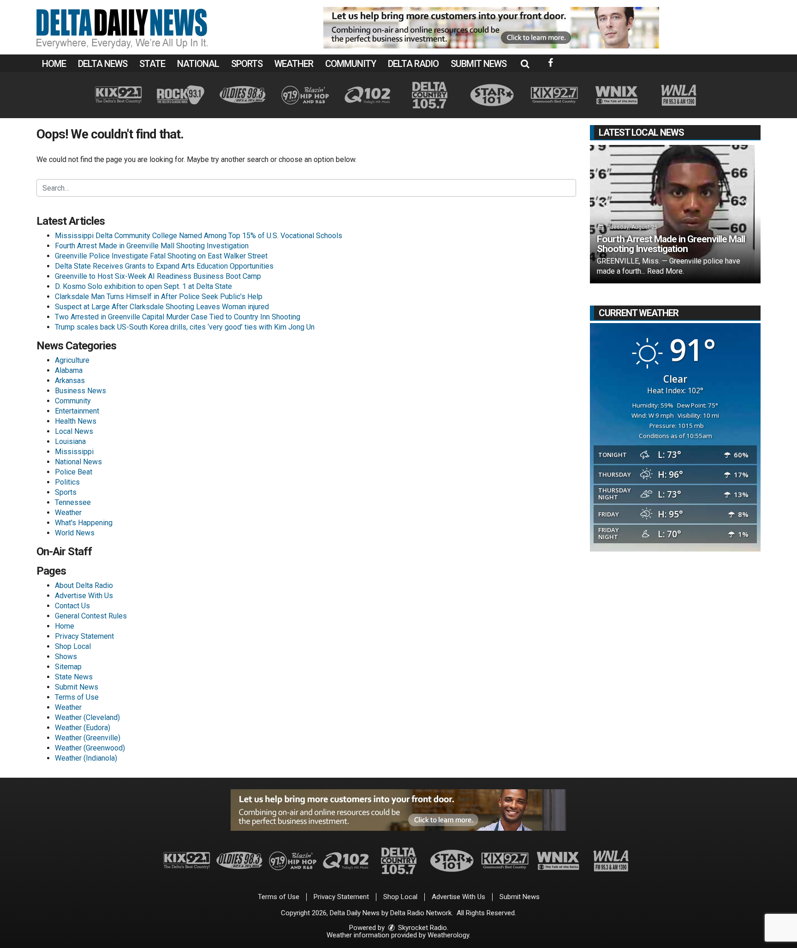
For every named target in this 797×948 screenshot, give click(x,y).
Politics (67, 482)
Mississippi (74, 451)
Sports (246, 63)
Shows (66, 656)
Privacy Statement (84, 636)
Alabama (69, 370)
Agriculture (72, 360)
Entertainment (77, 411)
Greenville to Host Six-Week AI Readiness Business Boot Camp (158, 276)
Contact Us (72, 605)
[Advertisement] (491, 27)
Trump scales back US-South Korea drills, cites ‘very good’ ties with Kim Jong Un (185, 327)
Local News (74, 431)
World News (75, 532)
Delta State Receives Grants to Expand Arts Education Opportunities (164, 266)
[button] (524, 63)
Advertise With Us (84, 595)
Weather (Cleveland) (87, 717)
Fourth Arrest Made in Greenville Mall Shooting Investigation (152, 245)
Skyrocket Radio (421, 928)
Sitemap (68, 666)
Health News (75, 421)
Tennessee (73, 502)
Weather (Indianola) (86, 758)
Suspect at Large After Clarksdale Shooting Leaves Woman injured (162, 306)
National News (78, 461)
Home (54, 63)
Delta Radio (413, 63)
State (152, 63)
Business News (80, 390)
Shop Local (73, 646)
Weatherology (448, 935)
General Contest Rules (91, 616)
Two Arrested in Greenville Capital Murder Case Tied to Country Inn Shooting (177, 316)
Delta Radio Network (421, 913)
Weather (293, 63)
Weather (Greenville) (87, 737)
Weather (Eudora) (82, 727)
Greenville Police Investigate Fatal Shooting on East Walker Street (161, 256)
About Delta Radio (84, 585)
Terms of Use (77, 697)
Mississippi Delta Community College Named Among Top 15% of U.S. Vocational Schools (198, 235)
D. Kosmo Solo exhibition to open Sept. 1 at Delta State (143, 286)
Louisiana (70, 441)
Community (350, 63)
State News (74, 676)
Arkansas (70, 380)
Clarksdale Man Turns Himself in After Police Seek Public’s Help (158, 296)
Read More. (665, 271)
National (198, 63)
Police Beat (73, 472)
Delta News (102, 63)
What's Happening (84, 522)
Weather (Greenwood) (90, 748)
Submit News (478, 63)
